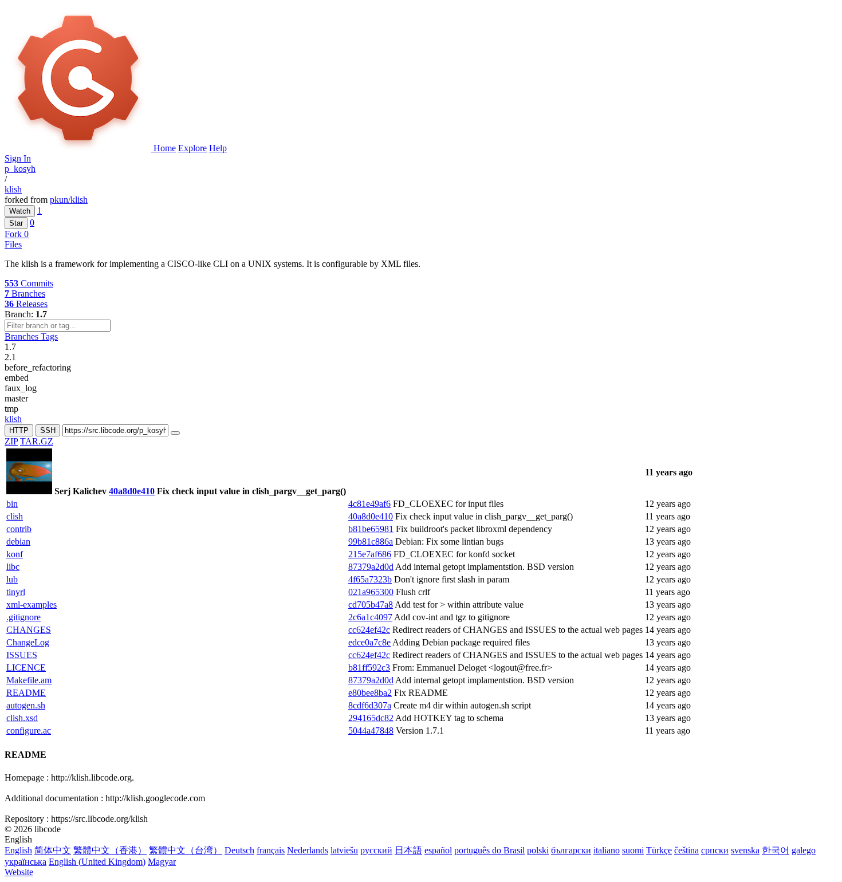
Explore (192, 148)
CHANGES (28, 630)
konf (14, 554)
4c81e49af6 (369, 504)
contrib (19, 529)
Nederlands (307, 850)
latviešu (344, 850)
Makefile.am (29, 680)
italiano (606, 850)
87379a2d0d (371, 567)
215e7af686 (369, 554)
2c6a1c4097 (370, 617)
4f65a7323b (370, 579)
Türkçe (659, 850)
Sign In (18, 158)
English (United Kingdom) (97, 862)
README (26, 693)
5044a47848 (371, 730)
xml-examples (31, 604)
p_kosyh (20, 169)
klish (13, 189)
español (438, 850)
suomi (633, 850)
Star (16, 223)
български (571, 850)
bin (12, 504)
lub (12, 579)
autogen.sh (25, 705)
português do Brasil (489, 850)
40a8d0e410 (132, 491)
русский (376, 850)
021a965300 (371, 592)
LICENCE (26, 667)
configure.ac (28, 730)
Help (218, 148)
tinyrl (15, 592)
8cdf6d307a (369, 705)
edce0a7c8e (369, 642)
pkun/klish (69, 199)
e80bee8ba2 (370, 693)
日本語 (408, 850)
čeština (686, 850)
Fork (14, 234)
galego (804, 850)
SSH (48, 430)
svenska (745, 850)
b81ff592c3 (369, 667)
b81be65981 (371, 529)
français (271, 850)
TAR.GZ (36, 441)
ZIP (11, 441)
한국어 (775, 850)
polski (538, 850)
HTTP (19, 430)
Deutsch (239, 850)
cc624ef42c (369, 630)
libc (12, 567)
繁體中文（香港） (110, 850)
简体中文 (52, 850)
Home (165, 148)
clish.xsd (22, 718)
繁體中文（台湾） (185, 850)
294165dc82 (371, 718)
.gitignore (23, 617)
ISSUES (21, 655)
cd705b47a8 (370, 604)
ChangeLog (27, 642)
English (18, 850)
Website (19, 872)
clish (14, 516)
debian (18, 541)
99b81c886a (370, 541)
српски (715, 850)
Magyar (162, 862)
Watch (19, 211)
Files (13, 244)
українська (25, 862)
